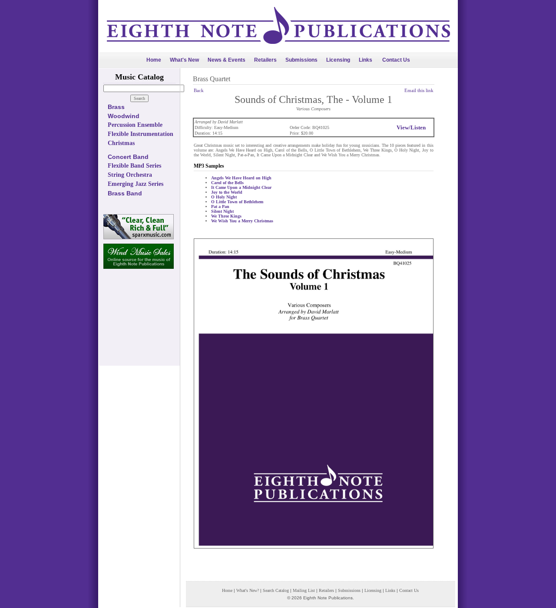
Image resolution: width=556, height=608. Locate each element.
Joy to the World (226, 192)
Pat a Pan (220, 206)
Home (153, 60)
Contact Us (396, 60)
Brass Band (125, 193)
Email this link (419, 90)
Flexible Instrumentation (140, 134)
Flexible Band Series (134, 165)
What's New (184, 60)
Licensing (338, 60)
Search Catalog (276, 590)
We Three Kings (226, 216)
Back (199, 90)
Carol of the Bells (227, 182)
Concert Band (128, 156)
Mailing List (304, 590)
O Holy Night (224, 197)
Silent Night (222, 211)
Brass (116, 106)
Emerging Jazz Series (135, 184)
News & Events (226, 60)
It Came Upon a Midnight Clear (241, 187)
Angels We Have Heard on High (241, 177)
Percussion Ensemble (135, 125)
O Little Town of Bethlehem (237, 201)
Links (365, 60)
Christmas (121, 143)
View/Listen (411, 127)
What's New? (247, 590)
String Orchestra (130, 175)
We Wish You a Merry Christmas (242, 220)
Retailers (265, 60)
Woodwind (123, 115)
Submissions (301, 60)
